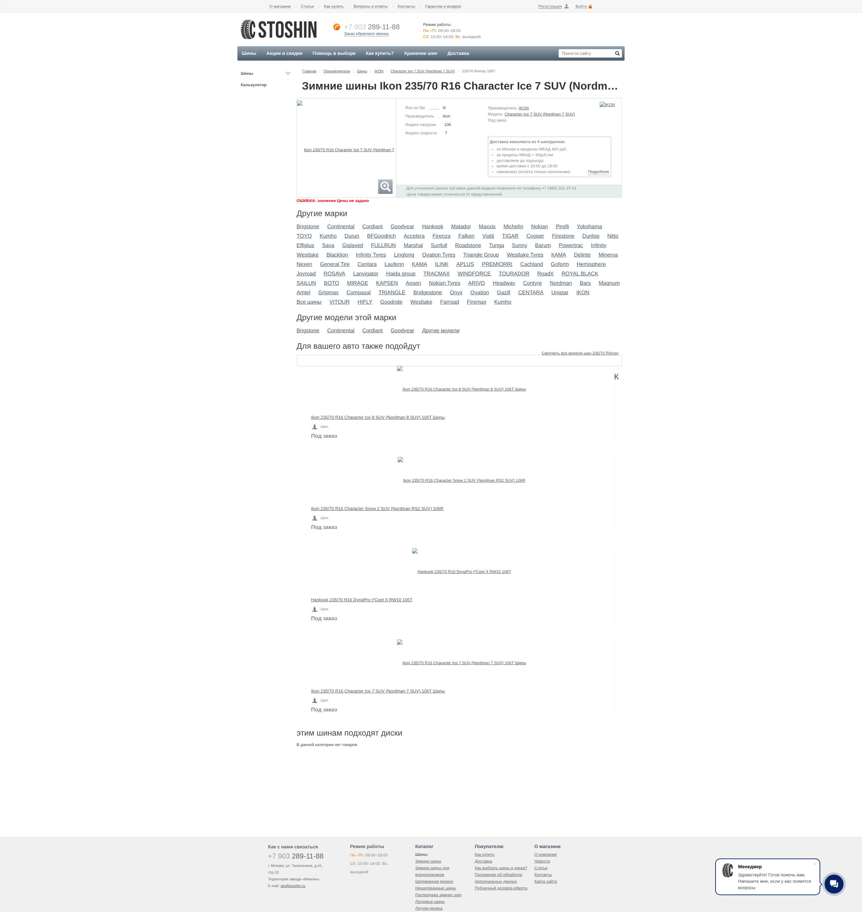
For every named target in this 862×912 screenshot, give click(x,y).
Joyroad (306, 274)
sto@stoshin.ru (292, 886)
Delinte (582, 255)
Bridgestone (427, 293)
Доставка (483, 861)
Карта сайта (545, 881)
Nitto (612, 236)
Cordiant (372, 227)
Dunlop (590, 236)
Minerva (608, 255)
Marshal (413, 245)
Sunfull (439, 245)
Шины (247, 73)
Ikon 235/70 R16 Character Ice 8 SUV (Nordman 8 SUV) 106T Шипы (378, 417)
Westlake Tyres (525, 255)
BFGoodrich (381, 236)
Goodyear (402, 227)
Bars (585, 283)
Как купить (334, 6)
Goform (560, 264)
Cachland (531, 264)
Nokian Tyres (444, 283)
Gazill (503, 293)
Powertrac (571, 245)
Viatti (488, 236)
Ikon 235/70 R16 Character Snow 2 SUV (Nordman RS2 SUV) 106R (377, 508)
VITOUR (339, 302)
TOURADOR (514, 274)
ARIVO (476, 283)
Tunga (496, 245)
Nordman (561, 283)
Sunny (519, 245)
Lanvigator (365, 274)
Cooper (535, 236)
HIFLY (365, 302)
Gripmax (328, 293)
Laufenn (394, 264)
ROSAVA (334, 274)
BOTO (331, 283)
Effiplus (305, 245)
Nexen (304, 264)
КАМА (558, 255)
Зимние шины (428, 861)
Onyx (456, 293)
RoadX (545, 274)
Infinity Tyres (371, 255)
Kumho (328, 236)
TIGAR (510, 236)
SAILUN (306, 283)
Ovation (479, 293)
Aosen (413, 283)
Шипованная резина (434, 881)
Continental (341, 227)
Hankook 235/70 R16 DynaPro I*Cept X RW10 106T (361, 599)
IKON (379, 71)
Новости (542, 861)
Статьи (307, 6)
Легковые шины (430, 901)
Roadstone (468, 245)
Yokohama (589, 227)
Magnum (609, 283)
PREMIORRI (497, 264)
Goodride (391, 302)
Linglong (404, 255)
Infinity (598, 245)
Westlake (308, 255)
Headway (504, 283)
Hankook (432, 227)
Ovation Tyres (438, 255)
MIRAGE (357, 283)
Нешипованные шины (435, 888)
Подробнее (598, 171)
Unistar (560, 293)
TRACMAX (436, 274)
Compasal (358, 293)
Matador (461, 227)
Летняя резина (428, 908)
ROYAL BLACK (580, 274)
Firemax (477, 302)
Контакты (406, 6)
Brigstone (308, 227)
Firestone (563, 236)
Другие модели (441, 331)
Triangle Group (481, 255)
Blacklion (337, 255)
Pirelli (562, 227)
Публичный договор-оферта (501, 888)
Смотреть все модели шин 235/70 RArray (580, 353)
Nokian (539, 227)
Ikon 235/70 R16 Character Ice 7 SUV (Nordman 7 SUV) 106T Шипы (378, 691)
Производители (337, 71)
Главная (309, 71)
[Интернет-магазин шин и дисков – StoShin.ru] (279, 40)
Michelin (513, 227)
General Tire (335, 264)
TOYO (304, 236)
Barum (543, 245)
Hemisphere (591, 264)
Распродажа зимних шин (438, 894)
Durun (351, 236)
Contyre (532, 283)
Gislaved (352, 245)
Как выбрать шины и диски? (501, 868)
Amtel (303, 293)
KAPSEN (387, 283)
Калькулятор (254, 84)
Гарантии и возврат (443, 6)
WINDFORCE (474, 274)
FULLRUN (383, 245)
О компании (545, 854)
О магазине (280, 6)
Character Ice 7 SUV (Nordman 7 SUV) (423, 71)
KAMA (419, 264)
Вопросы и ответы (371, 6)
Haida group (401, 274)
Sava (328, 245)
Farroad (449, 302)
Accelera (414, 236)
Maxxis (487, 227)
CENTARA (530, 293)
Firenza (442, 236)
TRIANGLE (391, 293)
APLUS (465, 264)
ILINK (442, 264)
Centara (367, 264)
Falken (466, 236)
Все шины (309, 302)
